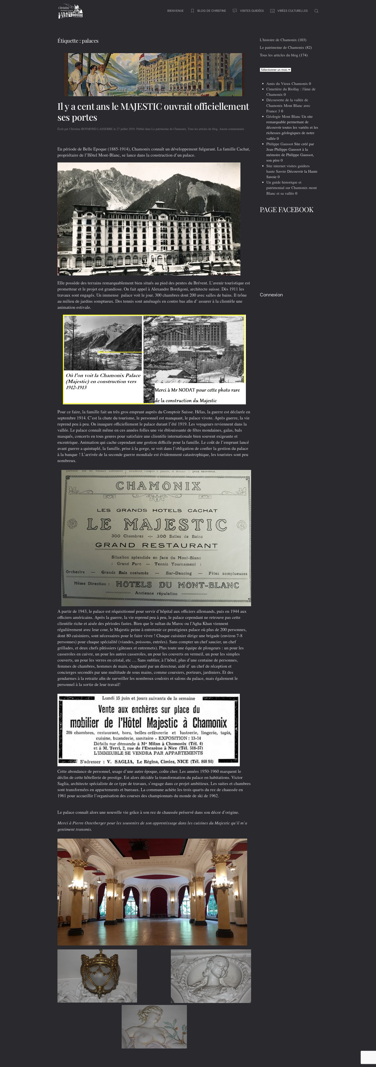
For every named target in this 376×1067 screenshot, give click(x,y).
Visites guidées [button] (252, 11)
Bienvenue (175, 11)
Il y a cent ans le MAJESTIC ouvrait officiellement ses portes (153, 111)
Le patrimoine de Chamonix (168, 129)
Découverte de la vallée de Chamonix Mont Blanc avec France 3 (288, 105)
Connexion (271, 295)
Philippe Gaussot (279, 143)
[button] (316, 11)
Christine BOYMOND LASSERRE (91, 129)
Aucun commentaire (231, 129)
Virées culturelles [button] (292, 11)
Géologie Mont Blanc (283, 116)
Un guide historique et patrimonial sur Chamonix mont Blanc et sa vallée (291, 187)
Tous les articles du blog (203, 129)
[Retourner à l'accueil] (70, 11)
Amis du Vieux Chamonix (287, 83)
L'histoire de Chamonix (278, 39)
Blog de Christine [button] (211, 11)
